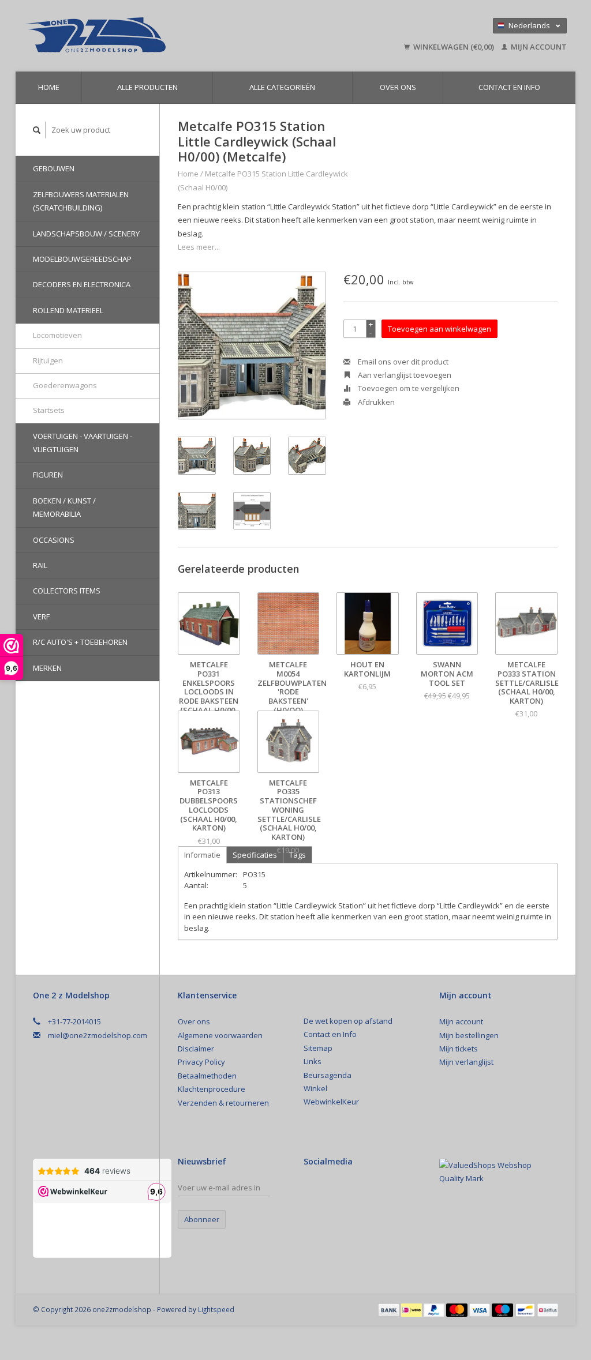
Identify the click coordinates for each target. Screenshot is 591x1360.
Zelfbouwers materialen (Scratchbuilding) (81, 201)
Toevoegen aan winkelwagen (439, 329)
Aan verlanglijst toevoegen (403, 375)
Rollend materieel (68, 310)
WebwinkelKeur (331, 1101)
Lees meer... (199, 247)
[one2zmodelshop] (150, 35)
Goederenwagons (65, 385)
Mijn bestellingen (469, 1035)
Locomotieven (57, 335)
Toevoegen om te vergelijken (407, 388)
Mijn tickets (458, 1048)
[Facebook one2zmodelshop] (313, 1190)
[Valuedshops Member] (498, 1172)
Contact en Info (509, 87)
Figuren (48, 474)
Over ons (398, 87)
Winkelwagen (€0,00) (454, 47)
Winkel (315, 1088)
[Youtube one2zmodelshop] (353, 1190)
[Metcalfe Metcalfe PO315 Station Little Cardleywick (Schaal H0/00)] (252, 345)
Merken (47, 668)
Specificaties (255, 855)
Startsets (49, 410)
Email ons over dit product (402, 361)
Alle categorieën (282, 87)
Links (312, 1061)
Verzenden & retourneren (223, 1103)
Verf (41, 616)
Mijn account (538, 47)
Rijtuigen (48, 360)
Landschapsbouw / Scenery (86, 233)
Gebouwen (53, 168)
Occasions (53, 540)
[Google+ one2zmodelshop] (333, 1190)
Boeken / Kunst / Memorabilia (64, 507)
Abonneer (201, 1219)
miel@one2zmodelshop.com (97, 1035)
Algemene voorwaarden (220, 1035)
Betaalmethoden (207, 1075)
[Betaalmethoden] (389, 1309)
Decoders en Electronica (81, 284)
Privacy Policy (201, 1062)
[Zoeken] (37, 130)
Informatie (202, 855)
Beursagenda (327, 1075)
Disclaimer (196, 1048)
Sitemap (318, 1048)
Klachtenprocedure (211, 1089)
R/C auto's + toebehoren (80, 642)
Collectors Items (66, 590)
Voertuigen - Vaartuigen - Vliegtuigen (82, 442)
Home (48, 87)
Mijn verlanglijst (466, 1062)
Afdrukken (375, 402)
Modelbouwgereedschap (82, 259)
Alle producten (147, 87)
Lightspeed (216, 1309)
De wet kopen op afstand (348, 1021)
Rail (40, 565)
